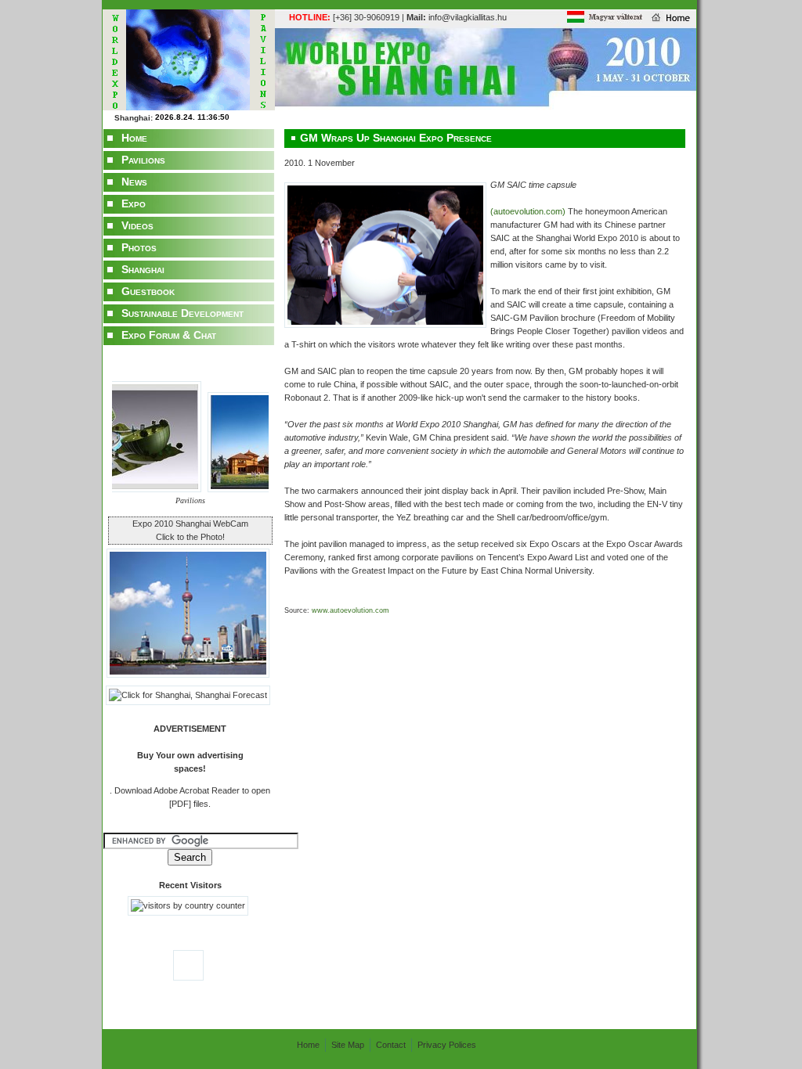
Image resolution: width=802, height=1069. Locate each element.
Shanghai (142, 269)
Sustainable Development (182, 313)
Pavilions (143, 159)
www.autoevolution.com (349, 610)
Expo (133, 203)
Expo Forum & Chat (168, 335)
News (134, 181)
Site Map (347, 1044)
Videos (137, 225)
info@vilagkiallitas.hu (456, 17)
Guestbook (148, 291)
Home (134, 137)
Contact (391, 1044)
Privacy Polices (446, 1044)
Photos (139, 247)
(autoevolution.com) (529, 211)
